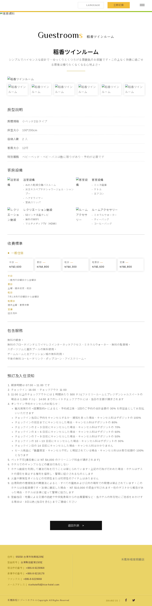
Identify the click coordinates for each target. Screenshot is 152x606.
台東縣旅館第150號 (31, 562)
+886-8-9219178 (35, 573)
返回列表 (74, 525)
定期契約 (39, 408)
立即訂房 (118, 5)
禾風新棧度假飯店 (26, 5)
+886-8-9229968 (35, 568)
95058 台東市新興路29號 (30, 556)
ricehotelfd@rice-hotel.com (44, 584)
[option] (76, 13)
